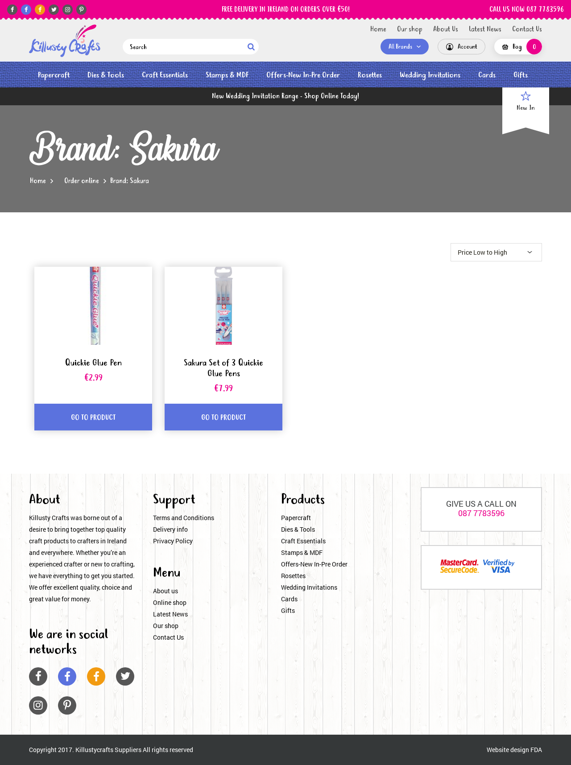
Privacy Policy (173, 541)
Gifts (520, 75)
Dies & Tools (105, 75)
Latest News (485, 29)
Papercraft (54, 75)
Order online (81, 181)
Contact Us (527, 29)
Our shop (409, 29)
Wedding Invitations (430, 75)
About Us (445, 29)
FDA (536, 749)
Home (378, 29)
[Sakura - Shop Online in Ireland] (64, 41)
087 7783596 (481, 513)
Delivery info (170, 529)
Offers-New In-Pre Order (303, 75)
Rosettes (370, 75)
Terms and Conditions (183, 517)
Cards (487, 75)
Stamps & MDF (227, 75)
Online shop (169, 602)
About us (165, 591)
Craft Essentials (165, 75)
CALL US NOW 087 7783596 (526, 10)
